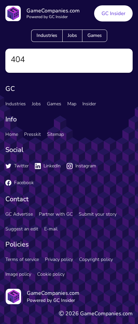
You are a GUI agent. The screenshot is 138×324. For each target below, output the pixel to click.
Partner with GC (56, 214)
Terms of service (22, 259)
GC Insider (113, 13)
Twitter (21, 166)
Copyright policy (96, 259)
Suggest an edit (21, 229)
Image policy (18, 274)
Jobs (72, 35)
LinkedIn (52, 166)
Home (11, 134)
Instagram (85, 166)
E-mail (51, 229)
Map (71, 104)
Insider (89, 104)
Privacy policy (59, 259)
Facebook (24, 182)
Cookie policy (51, 274)
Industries (47, 35)
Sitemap (55, 134)
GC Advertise (19, 214)
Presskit (32, 134)
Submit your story (98, 214)
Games (94, 35)
